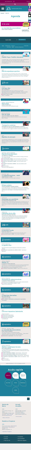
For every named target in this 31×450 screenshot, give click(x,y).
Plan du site (6, 440)
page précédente (9, 363)
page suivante (22, 363)
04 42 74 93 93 (14, 425)
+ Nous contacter (6, 417)
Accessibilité (21, 438)
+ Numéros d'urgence (6, 431)
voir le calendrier (21, 39)
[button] (28, 399)
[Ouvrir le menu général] (3, 8)
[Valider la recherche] (15, 4)
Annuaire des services (7, 415)
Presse (5, 438)
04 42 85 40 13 (12, 427)
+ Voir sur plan (19, 416)
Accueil (2, 13)
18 (6, 428)
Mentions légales (22, 440)
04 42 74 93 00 (10, 414)
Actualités (20, 436)
